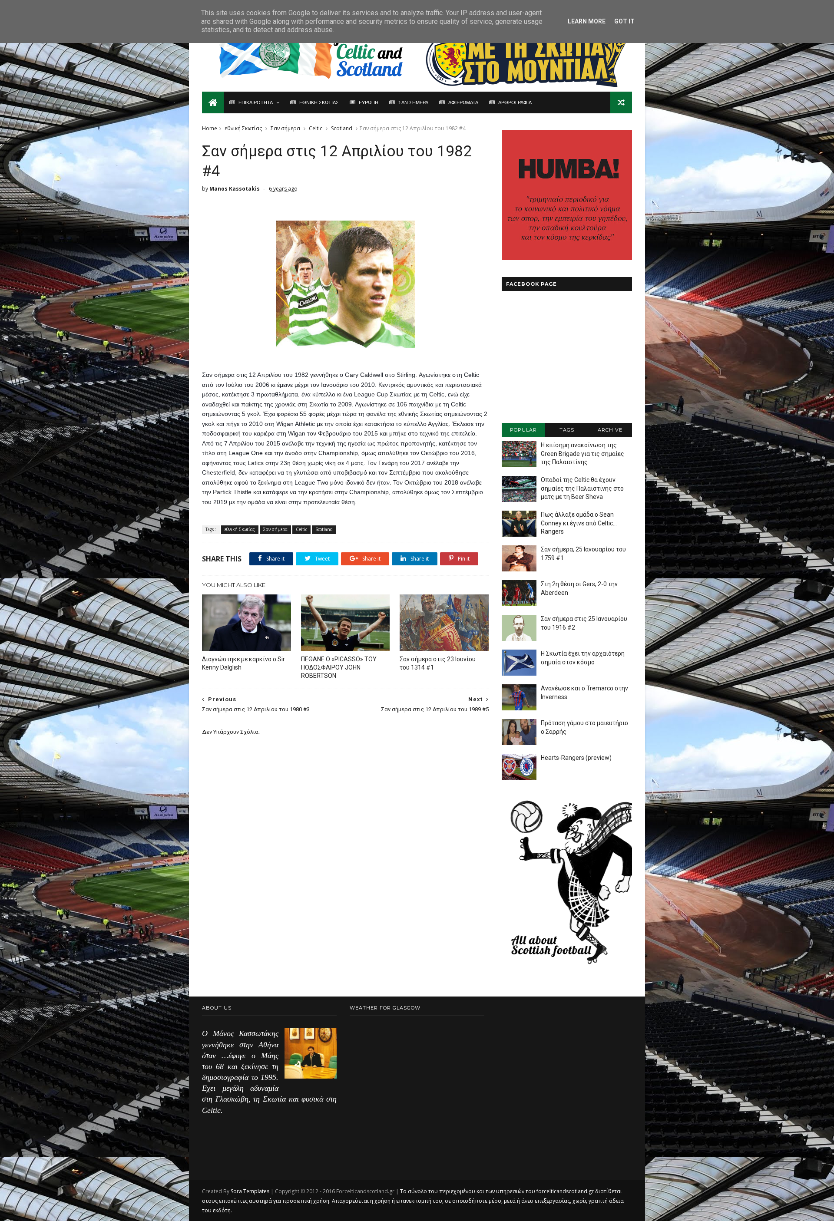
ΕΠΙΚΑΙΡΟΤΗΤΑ (255, 102)
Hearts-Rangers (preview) (576, 757)
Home (209, 128)
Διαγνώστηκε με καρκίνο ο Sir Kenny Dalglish (243, 663)
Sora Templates (250, 1191)
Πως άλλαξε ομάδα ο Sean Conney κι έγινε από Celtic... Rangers (579, 523)
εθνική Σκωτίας (243, 128)
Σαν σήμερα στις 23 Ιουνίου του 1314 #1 (438, 663)
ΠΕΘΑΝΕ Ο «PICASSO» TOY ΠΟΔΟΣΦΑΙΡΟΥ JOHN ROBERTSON (339, 667)
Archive (610, 430)
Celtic (315, 128)
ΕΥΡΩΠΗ (368, 102)
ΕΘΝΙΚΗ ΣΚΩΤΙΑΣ (319, 102)
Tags (566, 430)
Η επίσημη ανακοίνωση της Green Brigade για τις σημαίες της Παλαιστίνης (582, 453)
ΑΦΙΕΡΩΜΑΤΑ (463, 102)
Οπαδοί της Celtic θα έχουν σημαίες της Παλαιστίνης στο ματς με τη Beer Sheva (582, 488)
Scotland (341, 128)
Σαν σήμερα (285, 128)
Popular (523, 430)
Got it (624, 21)
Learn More (587, 21)
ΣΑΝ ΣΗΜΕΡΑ (413, 102)
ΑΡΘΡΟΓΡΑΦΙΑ (515, 102)
